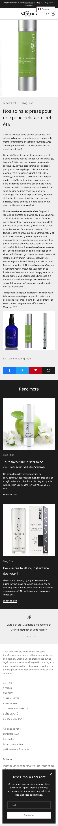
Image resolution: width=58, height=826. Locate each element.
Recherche (8, 739)
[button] (46, 9)
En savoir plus (10, 494)
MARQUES (8, 693)
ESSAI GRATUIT (11, 703)
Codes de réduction (13, 744)
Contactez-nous (11, 734)
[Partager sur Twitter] (22, 370)
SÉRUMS (7, 688)
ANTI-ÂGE (8, 683)
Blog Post (27, 103)
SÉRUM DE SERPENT (13, 718)
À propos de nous (12, 728)
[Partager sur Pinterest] (35, 370)
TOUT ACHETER (11, 698)
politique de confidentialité (16, 749)
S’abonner (29, 815)
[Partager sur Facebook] (9, 370)
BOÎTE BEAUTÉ (10, 713)
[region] (29, 623)
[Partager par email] (48, 370)
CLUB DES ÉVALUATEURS (16, 708)
